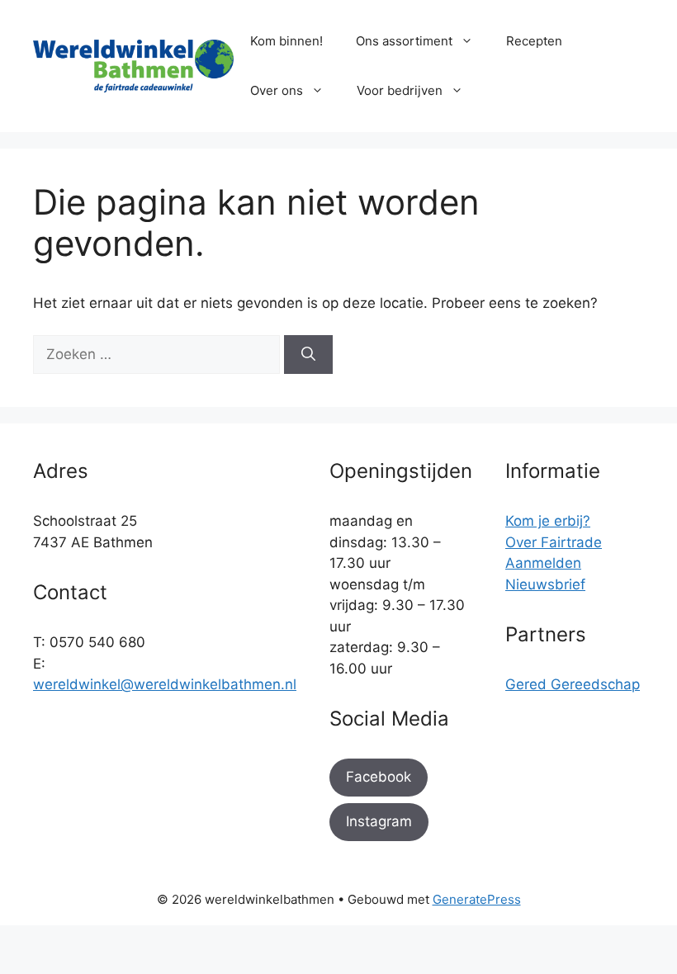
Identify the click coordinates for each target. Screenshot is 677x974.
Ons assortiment (404, 41)
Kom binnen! (286, 41)
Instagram (379, 821)
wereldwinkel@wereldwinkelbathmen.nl (164, 684)
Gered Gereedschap (572, 684)
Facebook (378, 776)
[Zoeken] (308, 355)
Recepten (534, 41)
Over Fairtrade (553, 542)
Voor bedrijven (400, 90)
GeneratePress (477, 899)
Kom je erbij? (547, 521)
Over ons (276, 90)
